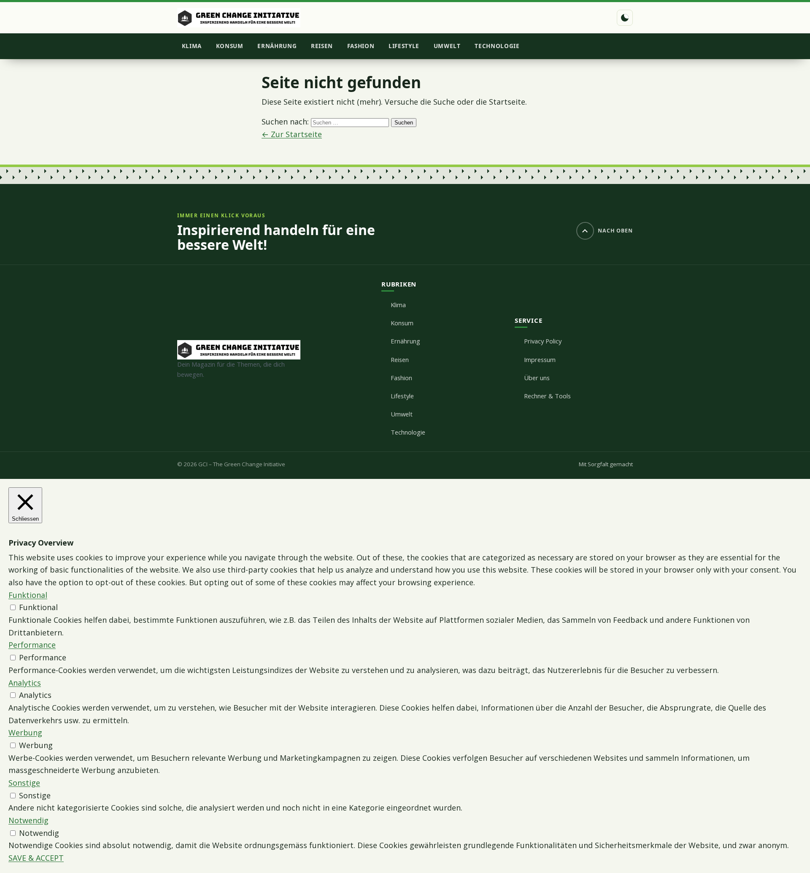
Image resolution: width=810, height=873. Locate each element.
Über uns (537, 377)
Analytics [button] (24, 683)
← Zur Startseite (292, 134)
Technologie (497, 46)
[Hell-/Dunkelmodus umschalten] (625, 18)
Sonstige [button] (24, 783)
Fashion (361, 46)
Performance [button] (32, 645)
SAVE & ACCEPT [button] (36, 858)
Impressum (540, 359)
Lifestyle (404, 46)
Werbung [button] (25, 732)
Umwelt (447, 46)
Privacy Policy (543, 341)
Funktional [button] (27, 595)
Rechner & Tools (547, 396)
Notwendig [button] (28, 820)
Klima (192, 46)
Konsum (229, 46)
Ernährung (277, 46)
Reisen (322, 46)
